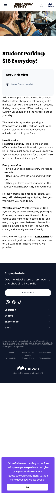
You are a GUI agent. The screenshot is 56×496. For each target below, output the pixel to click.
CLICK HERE (42, 236)
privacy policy (31, 475)
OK (27, 487)
